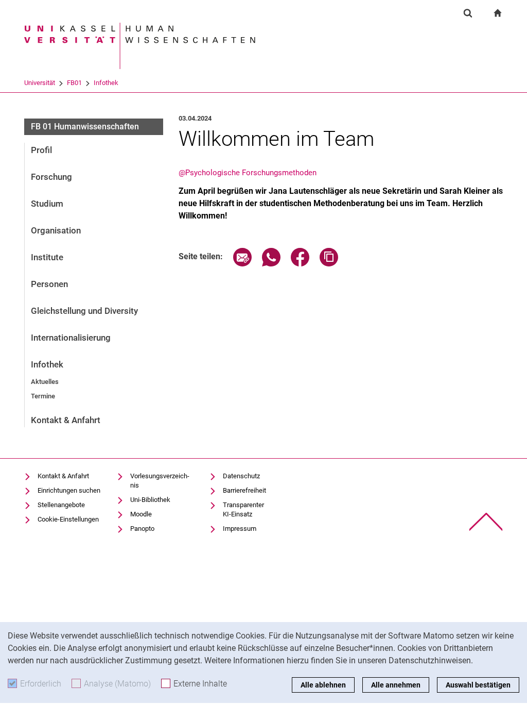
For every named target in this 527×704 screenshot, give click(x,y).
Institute (47, 257)
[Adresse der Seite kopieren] (329, 264)
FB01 (74, 83)
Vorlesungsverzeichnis (159, 480)
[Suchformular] (468, 13)
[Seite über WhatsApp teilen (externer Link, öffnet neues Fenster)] (271, 264)
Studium (47, 203)
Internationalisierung (71, 337)
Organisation (56, 230)
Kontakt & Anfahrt (65, 420)
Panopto (142, 528)
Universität (39, 83)
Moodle (141, 514)
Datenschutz (241, 476)
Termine (43, 396)
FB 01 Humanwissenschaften (85, 126)
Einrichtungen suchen (69, 490)
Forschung (51, 177)
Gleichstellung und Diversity (84, 311)
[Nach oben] (486, 522)
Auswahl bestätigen (478, 685)
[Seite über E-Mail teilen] (242, 264)
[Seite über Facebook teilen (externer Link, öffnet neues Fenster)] (300, 264)
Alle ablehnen (323, 685)
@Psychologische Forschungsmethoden (248, 172)
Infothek (106, 83)
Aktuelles (45, 381)
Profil (41, 150)
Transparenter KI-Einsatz (243, 509)
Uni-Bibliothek (150, 500)
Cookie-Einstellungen (68, 519)
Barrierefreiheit (244, 490)
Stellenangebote (61, 505)
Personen (49, 284)
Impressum (239, 528)
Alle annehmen (395, 685)
